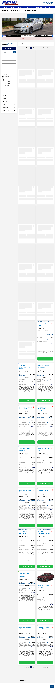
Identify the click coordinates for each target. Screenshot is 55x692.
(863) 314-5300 (48, 2)
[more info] (45, 321)
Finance (19, 7)
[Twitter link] (52, 4)
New (7, 7)
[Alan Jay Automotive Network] (10, 5)
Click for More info (45, 358)
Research (39, 7)
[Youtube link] (50, 4)
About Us (47, 7)
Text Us (51, 686)
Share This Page (10, 44)
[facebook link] (48, 4)
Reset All (9, 48)
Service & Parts (29, 7)
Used (12, 7)
